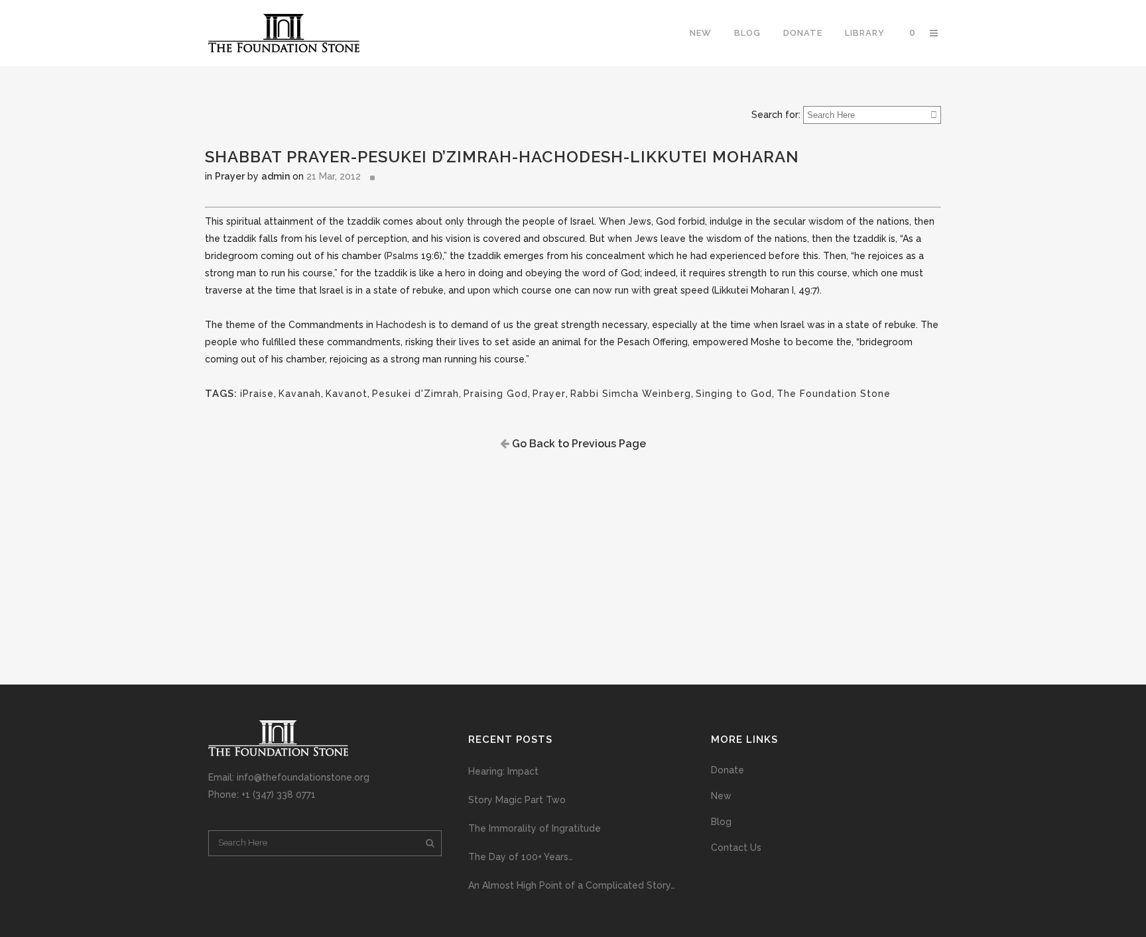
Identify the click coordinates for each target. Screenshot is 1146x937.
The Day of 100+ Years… (520, 857)
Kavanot (346, 393)
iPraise (257, 393)
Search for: (775, 114)
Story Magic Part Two (517, 800)
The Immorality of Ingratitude (534, 828)
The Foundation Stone (834, 393)
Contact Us (736, 847)
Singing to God (734, 393)
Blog (721, 821)
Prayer (230, 176)
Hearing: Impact (503, 771)
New (721, 796)
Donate (727, 770)
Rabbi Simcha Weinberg (630, 393)
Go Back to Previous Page (577, 443)
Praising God (496, 393)
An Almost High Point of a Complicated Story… (571, 885)
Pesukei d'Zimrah (415, 393)
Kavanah (300, 393)
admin (275, 176)
